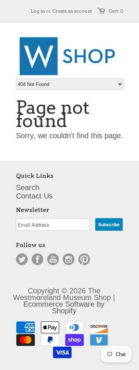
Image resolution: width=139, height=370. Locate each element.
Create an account (72, 11)
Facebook (37, 259)
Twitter (22, 259)
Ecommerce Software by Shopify (64, 307)
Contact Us (34, 196)
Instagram (69, 259)
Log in (38, 11)
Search (27, 187)
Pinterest (84, 259)
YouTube (53, 259)
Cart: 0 (116, 11)
